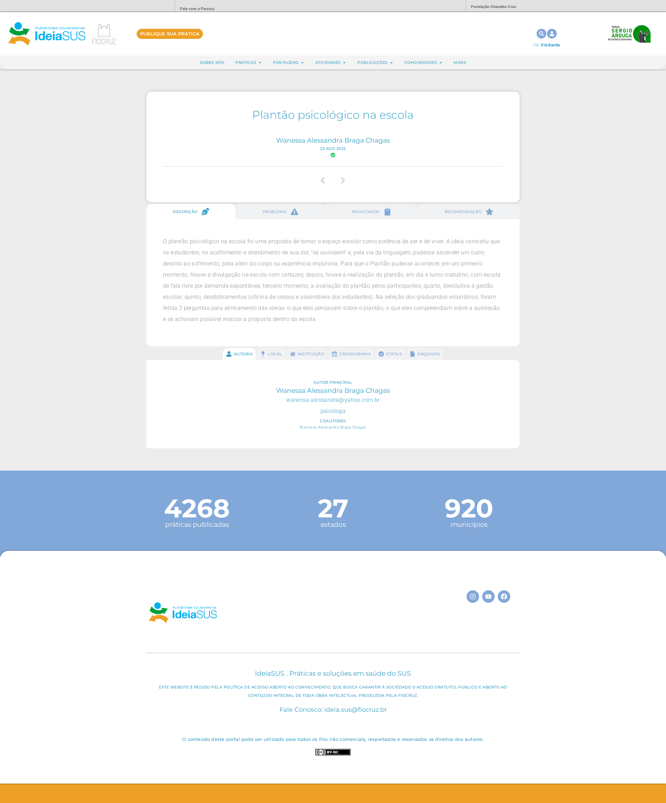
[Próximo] (341, 180)
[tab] (191, 211)
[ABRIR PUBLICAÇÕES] (391, 63)
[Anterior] (325, 180)
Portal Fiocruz (152, 6)
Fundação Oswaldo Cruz (493, 7)
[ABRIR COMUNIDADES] (441, 63)
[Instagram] (473, 596)
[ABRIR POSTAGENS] (302, 63)
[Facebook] (504, 596)
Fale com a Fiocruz (197, 9)
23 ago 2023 (333, 148)
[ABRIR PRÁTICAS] (260, 63)
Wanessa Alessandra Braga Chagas (333, 140)
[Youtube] (488, 596)
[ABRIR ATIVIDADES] (344, 63)
